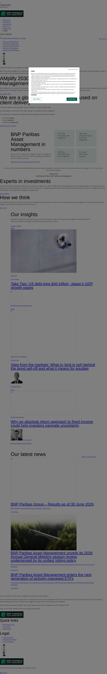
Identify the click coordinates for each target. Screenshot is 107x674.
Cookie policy (33, 94)
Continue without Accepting (73, 69)
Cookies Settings (36, 99)
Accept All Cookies (72, 99)
